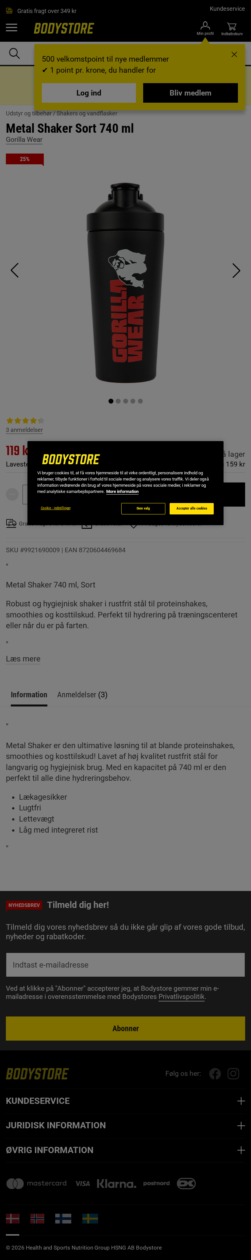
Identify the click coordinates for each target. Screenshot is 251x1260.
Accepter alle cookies (191, 508)
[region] (125, 483)
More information (122, 491)
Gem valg (143, 508)
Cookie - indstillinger (56, 508)
